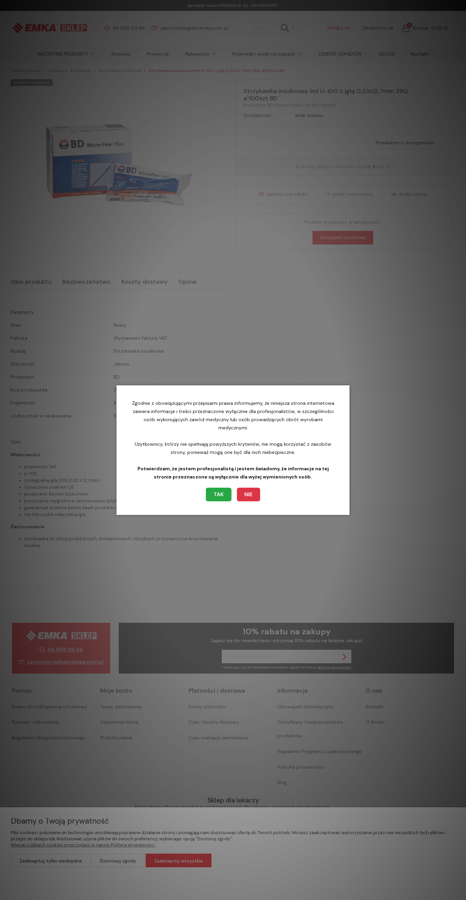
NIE (248, 494)
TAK (219, 494)
